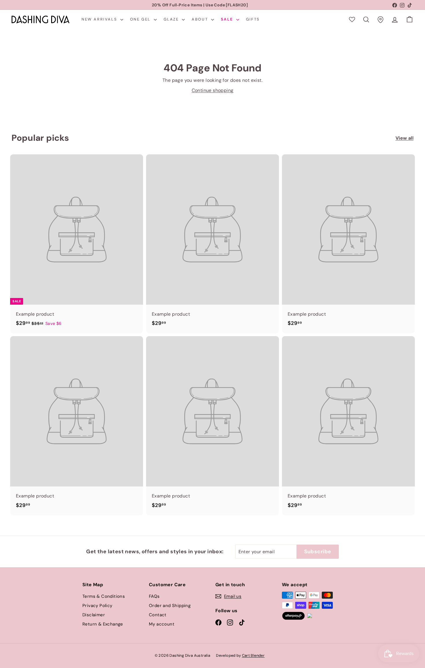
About (201, 19)
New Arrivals (100, 19)
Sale (228, 19)
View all (404, 138)
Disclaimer (93, 615)
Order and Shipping (170, 605)
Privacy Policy (97, 605)
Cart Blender (253, 655)
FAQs (154, 596)
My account (161, 624)
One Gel (141, 19)
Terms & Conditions (103, 596)
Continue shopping (213, 90)
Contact (158, 615)
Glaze (172, 19)
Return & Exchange (102, 624)
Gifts (253, 19)
